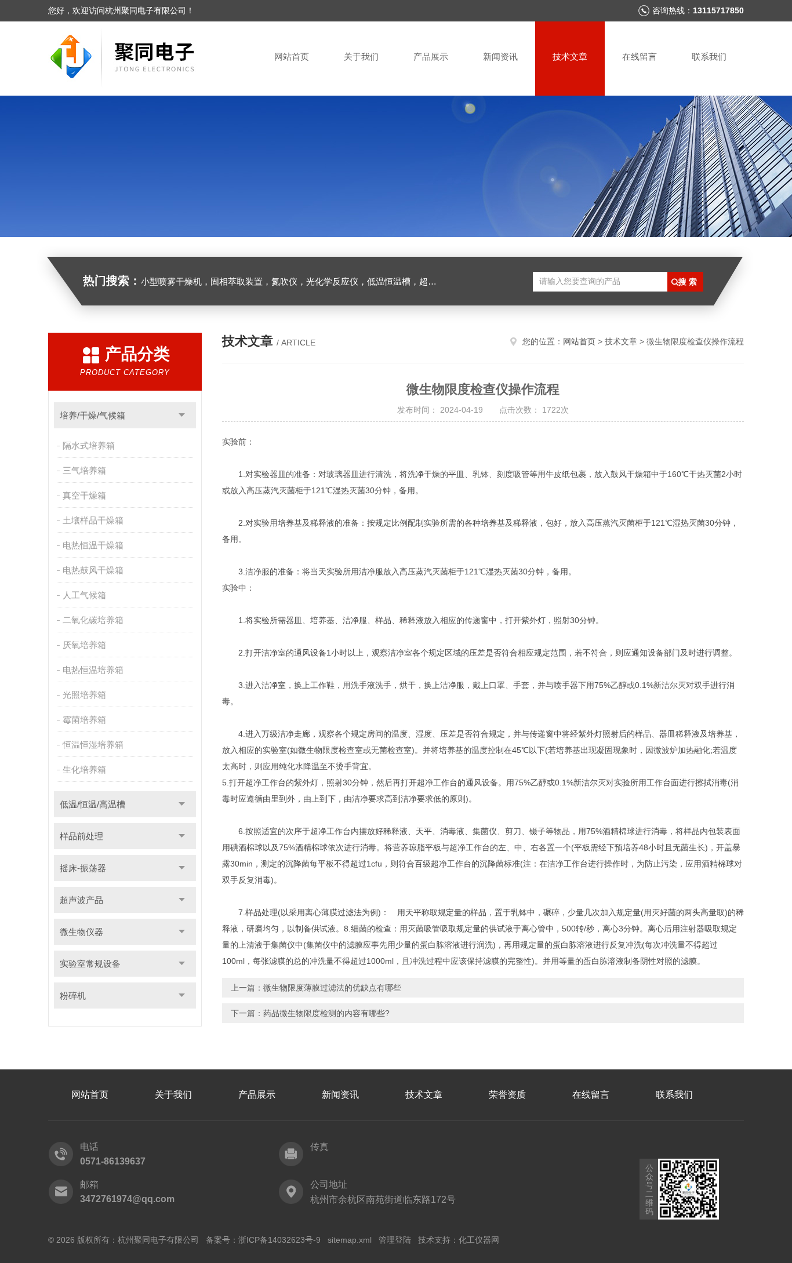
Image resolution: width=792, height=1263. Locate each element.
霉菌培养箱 (84, 720)
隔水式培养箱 (89, 445)
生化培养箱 (84, 769)
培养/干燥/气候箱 (92, 415)
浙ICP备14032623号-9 (279, 1239)
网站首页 (291, 56)
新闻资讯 (500, 56)
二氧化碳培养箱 (93, 620)
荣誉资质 (507, 1095)
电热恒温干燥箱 (93, 545)
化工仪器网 (479, 1239)
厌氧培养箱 (84, 645)
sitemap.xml (350, 1239)
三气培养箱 (84, 470)
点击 (182, 415)
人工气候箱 (84, 595)
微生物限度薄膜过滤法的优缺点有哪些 (332, 987)
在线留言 (639, 56)
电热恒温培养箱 (93, 670)
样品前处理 (81, 836)
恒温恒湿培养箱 (93, 744)
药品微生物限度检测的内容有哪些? (326, 1013)
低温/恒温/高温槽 (92, 804)
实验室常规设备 (90, 964)
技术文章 (570, 56)
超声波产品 (81, 900)
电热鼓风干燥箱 (93, 570)
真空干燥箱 (84, 495)
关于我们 (361, 56)
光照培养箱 (84, 695)
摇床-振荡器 (83, 868)
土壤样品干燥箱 (93, 520)
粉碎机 (73, 995)
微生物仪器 (81, 932)
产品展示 (430, 56)
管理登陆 (395, 1239)
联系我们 (709, 56)
